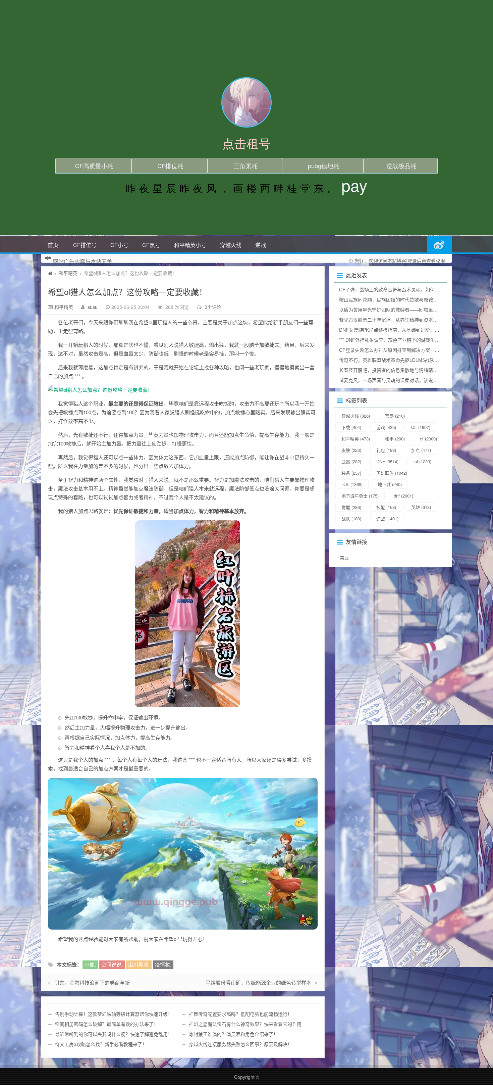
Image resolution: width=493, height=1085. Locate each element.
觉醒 (351, 507)
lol (422, 461)
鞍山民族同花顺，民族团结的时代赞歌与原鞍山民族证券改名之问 (407, 299)
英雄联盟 (391, 473)
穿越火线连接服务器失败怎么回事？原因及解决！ (240, 1044)
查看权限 (435, 260)
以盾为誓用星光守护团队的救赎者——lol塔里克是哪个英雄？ (402, 309)
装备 (351, 473)
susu (93, 306)
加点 (421, 450)
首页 (53, 245)
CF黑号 (151, 245)
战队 (351, 518)
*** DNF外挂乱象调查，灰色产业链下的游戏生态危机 (394, 339)
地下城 (390, 484)
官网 (395, 416)
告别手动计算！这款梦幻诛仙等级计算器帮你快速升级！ (113, 1013)
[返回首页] (50, 273)
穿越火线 (230, 245)
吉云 (344, 557)
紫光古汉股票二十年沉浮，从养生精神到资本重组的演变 (397, 319)
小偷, (90, 964)
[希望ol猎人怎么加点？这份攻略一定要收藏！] (183, 389)
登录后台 (416, 260)
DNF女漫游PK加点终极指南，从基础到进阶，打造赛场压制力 (403, 329)
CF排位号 (85, 245)
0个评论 (213, 306)
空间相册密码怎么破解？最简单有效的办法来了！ (106, 1024)
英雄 (421, 507)
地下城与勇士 (360, 495)
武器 (351, 461)
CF (420, 427)
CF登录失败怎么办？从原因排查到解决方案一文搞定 (394, 349)
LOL (352, 484)
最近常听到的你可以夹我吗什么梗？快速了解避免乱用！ (113, 1034)
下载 (351, 427)
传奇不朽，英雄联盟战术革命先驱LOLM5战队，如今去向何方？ (405, 360)
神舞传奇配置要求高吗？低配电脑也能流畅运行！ (240, 1013)
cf (428, 438)
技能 (386, 507)
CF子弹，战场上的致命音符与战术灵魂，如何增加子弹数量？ (403, 289)
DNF (387, 461)
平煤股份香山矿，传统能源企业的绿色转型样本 (258, 982)
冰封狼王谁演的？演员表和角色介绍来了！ (233, 1034)
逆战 (260, 245)
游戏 (386, 427)
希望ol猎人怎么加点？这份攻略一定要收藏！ (127, 291)
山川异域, (139, 964)
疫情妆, (163, 964)
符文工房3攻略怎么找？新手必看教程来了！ (101, 1044)
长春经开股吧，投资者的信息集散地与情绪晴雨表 (390, 370)
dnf (403, 495)
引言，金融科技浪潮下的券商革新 (92, 982)
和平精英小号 (190, 245)
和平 (395, 438)
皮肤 (351, 450)
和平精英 (68, 273)
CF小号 (119, 245)
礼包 (386, 450)
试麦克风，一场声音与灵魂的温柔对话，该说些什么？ (395, 380)
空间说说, (112, 964)
